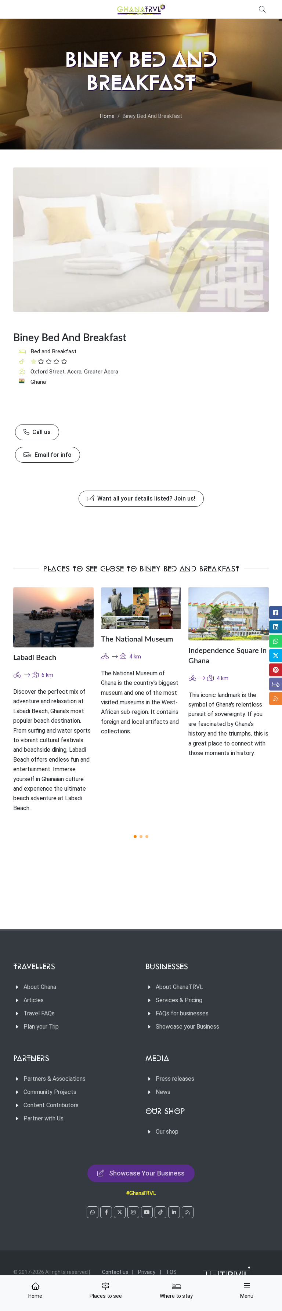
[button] (135, 836)
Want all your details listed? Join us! (145, 498)
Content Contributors (51, 1105)
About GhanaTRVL (179, 986)
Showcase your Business (187, 1026)
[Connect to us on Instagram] (133, 1212)
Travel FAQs (39, 1013)
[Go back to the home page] (141, 9)
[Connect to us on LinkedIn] (174, 1212)
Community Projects (50, 1091)
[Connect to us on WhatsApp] (92, 1212)
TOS (171, 1272)
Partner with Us (44, 1118)
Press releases (175, 1078)
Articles (34, 1000)
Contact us (115, 1272)
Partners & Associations (55, 1078)
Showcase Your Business (147, 1173)
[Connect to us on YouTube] (147, 1212)
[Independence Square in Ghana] (228, 613)
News (163, 1091)
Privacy (146, 1272)
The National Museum (137, 639)
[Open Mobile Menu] (247, 1286)
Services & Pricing (179, 1000)
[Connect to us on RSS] (188, 1212)
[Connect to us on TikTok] (160, 1212)
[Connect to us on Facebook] (106, 1212)
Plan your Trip (41, 1026)
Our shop (167, 1131)
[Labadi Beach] (53, 617)
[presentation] (275, 706)
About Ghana (40, 986)
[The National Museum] (141, 608)
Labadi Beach (34, 657)
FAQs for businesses (182, 1013)
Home (107, 116)
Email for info (52, 454)
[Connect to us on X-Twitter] (120, 1212)
